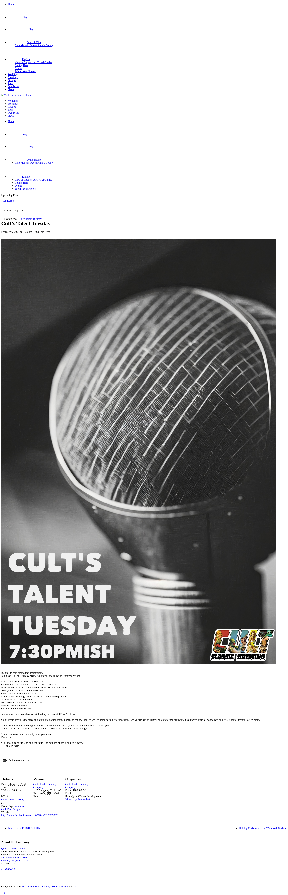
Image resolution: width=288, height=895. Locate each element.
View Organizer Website (78, 799)
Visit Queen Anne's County (35, 886)
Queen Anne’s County (13, 848)
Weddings (13, 74)
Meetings (13, 77)
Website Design (60, 886)
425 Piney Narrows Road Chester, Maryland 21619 (14, 859)
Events (18, 68)
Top (3, 892)
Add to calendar (17, 760)
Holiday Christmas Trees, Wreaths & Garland (263, 828)
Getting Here (21, 65)
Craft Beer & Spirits (11, 809)
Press (11, 83)
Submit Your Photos (25, 71)
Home (11, 4)
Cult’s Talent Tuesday (12, 799)
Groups (12, 80)
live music (19, 806)
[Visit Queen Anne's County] (17, 95)
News (11, 89)
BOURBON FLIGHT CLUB (24, 828)
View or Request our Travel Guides (33, 62)
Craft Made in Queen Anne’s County (34, 45)
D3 (74, 886)
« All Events (7, 200)
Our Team (13, 86)
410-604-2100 (8, 869)
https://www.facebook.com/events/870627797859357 (29, 815)
